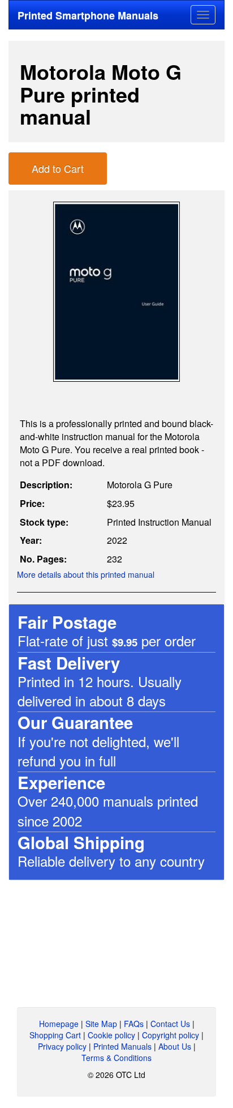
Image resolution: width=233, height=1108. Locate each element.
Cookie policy (111, 1035)
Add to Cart (58, 168)
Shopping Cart (55, 1035)
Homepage (59, 1023)
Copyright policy (170, 1035)
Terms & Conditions (116, 1057)
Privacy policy (62, 1046)
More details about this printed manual (85, 574)
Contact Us (170, 1023)
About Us (174, 1046)
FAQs (134, 1023)
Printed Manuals (122, 1046)
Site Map (101, 1023)
